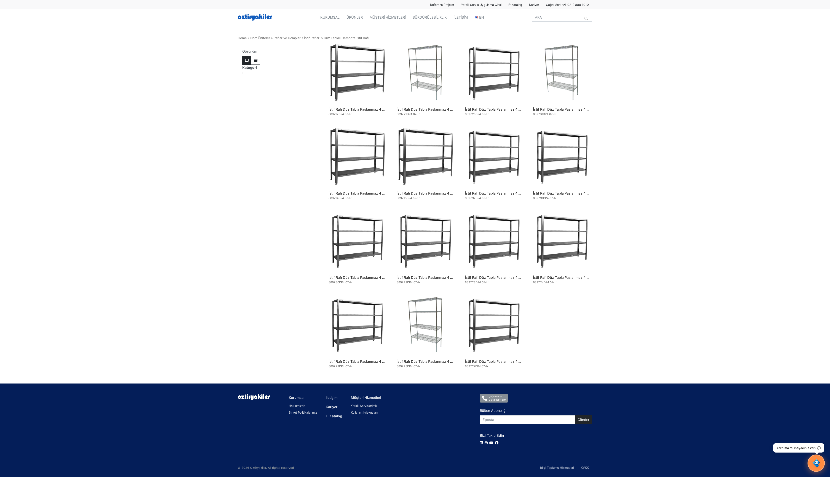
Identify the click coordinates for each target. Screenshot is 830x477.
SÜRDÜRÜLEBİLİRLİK (430, 17)
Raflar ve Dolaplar (287, 38)
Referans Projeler (442, 4)
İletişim (331, 397)
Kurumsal (296, 397)
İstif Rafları (312, 38)
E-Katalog (515, 4)
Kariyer (534, 4)
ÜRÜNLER (354, 17)
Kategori (249, 67)
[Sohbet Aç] (816, 463)
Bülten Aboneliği (493, 410)
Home (242, 38)
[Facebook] (497, 442)
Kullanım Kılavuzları (364, 412)
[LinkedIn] (482, 442)
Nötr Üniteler (260, 38)
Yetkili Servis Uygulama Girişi (481, 4)
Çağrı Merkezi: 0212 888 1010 (567, 4)
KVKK (585, 467)
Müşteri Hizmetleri (366, 397)
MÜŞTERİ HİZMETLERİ (388, 17)
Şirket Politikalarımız (303, 412)
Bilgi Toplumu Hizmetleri (557, 467)
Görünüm (249, 51)
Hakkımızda (297, 406)
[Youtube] (492, 442)
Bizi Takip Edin (492, 435)
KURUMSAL (330, 17)
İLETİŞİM (461, 17)
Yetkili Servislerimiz (364, 406)
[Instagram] (487, 442)
